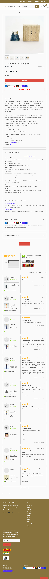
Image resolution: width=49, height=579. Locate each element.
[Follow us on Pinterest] (8, 568)
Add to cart (24, 80)
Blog (28, 526)
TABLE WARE (13, 142)
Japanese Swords (31, 523)
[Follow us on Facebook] (3, 568)
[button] (24, 261)
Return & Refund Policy (10, 203)
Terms (28, 517)
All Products (29, 505)
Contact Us (44, 577)
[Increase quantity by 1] (18, 75)
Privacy (28, 519)
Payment (29, 513)
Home (4, 12)
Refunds (29, 515)
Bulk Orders (29, 509)
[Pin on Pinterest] (41, 66)
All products (8, 12)
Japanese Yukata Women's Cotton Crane (13, 327)
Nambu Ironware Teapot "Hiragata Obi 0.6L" (14, 393)
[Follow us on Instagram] (6, 568)
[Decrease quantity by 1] (11, 75)
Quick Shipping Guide (29, 156)
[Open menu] (3, 6)
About (28, 507)
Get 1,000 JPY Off (41, 1)
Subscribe (6, 544)
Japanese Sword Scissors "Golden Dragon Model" (13, 458)
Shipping (29, 511)
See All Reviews (24, 244)
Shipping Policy (8, 209)
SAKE (11, 144)
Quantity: (7, 75)
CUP (18, 142)
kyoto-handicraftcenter (11, 66)
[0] (44, 6)
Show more (24, 487)
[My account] (41, 6)
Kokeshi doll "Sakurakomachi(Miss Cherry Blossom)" (14, 307)
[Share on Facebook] (39, 66)
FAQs (28, 521)
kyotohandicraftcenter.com (13, 512)
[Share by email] (43, 66)
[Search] (37, 6)
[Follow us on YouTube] (11, 568)
